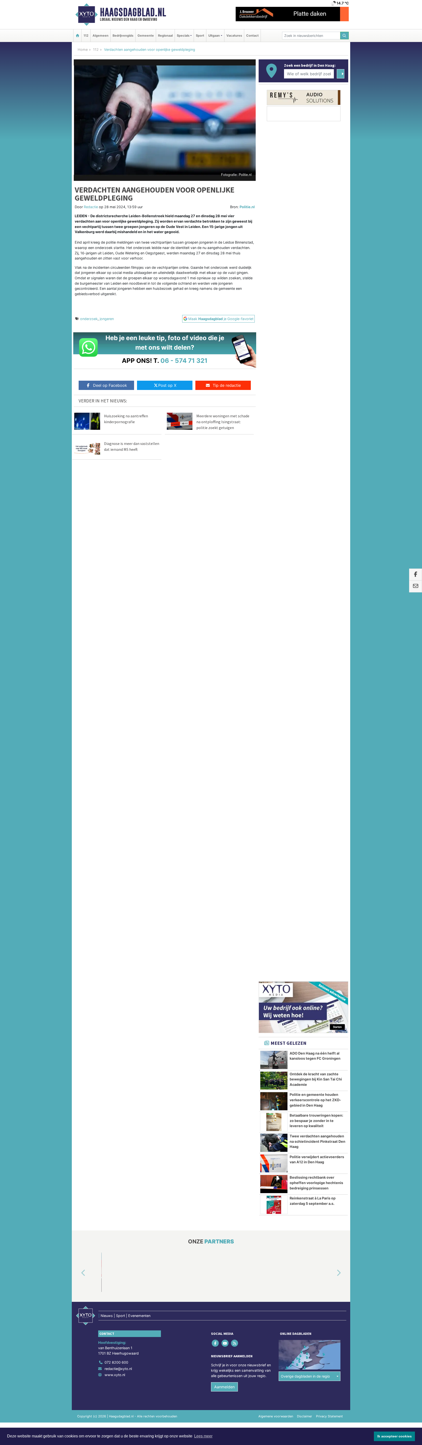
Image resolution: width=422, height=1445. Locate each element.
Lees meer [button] (203, 1436)
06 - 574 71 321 (184, 360)
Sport (200, 35)
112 (86, 35)
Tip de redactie (227, 385)
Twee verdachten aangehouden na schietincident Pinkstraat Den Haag (317, 506)
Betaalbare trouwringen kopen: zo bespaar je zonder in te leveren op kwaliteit (316, 485)
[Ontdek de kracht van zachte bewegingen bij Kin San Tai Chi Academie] (274, 445)
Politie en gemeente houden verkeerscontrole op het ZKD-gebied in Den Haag (315, 464)
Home (83, 49)
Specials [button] (183, 35)
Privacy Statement (329, 781)
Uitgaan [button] (214, 35)
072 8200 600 (116, 727)
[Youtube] (225, 708)
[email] (415, 586)
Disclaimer (304, 781)
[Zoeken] (344, 35)
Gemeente (145, 35)
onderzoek (89, 319)
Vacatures (234, 35)
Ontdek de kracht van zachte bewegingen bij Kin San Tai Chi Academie (316, 444)
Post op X (167, 385)
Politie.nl (247, 207)
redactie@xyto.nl (118, 733)
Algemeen (100, 35)
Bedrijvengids (123, 35)
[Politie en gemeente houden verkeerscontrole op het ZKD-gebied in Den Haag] (274, 466)
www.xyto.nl (115, 739)
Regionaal (165, 35)
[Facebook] (216, 708)
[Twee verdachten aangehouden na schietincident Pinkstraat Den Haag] (274, 507)
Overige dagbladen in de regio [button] (305, 741)
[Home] (77, 35)
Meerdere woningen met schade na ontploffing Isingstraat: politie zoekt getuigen (222, 421)
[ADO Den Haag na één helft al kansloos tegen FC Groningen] (274, 424)
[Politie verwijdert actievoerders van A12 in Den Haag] (274, 528)
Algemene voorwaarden (275, 781)
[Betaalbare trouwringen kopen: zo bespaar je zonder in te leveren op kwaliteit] (274, 486)
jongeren (107, 319)
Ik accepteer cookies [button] (394, 1436)
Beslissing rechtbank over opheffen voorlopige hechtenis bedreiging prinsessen (316, 547)
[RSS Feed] (235, 708)
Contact (252, 35)
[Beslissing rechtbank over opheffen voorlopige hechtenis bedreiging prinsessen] (274, 548)
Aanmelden (224, 751)
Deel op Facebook (110, 385)
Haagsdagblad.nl (133, 12)
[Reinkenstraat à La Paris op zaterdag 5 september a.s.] (274, 569)
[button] (78, 638)
